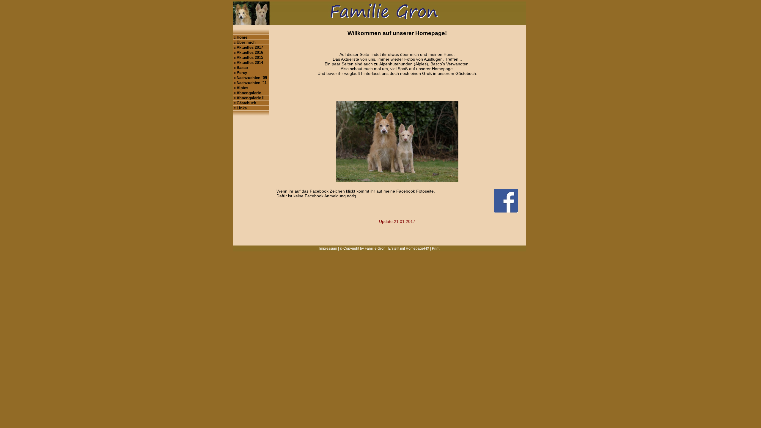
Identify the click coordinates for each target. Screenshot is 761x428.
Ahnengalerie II (251, 98)
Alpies (242, 88)
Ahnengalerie (249, 93)
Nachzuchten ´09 (252, 77)
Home (242, 37)
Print (435, 248)
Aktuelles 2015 (250, 57)
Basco (242, 67)
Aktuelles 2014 (250, 62)
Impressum (328, 248)
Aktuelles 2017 (250, 47)
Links (242, 108)
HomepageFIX (417, 248)
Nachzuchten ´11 (252, 83)
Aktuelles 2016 (250, 52)
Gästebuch (246, 103)
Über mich (246, 42)
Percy (242, 72)
